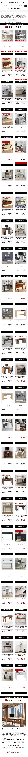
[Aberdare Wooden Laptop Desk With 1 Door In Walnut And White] (7, 230)
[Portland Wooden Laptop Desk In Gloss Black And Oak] (7, 619)
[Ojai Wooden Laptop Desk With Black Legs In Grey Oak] (7, 91)
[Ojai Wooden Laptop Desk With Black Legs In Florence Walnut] (21, 230)
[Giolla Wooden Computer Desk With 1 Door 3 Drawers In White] (7, 591)
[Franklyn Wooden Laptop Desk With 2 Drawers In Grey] (7, 508)
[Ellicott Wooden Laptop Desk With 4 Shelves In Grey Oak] (7, 314)
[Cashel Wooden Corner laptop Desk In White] (21, 258)
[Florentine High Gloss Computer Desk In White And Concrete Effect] (21, 147)
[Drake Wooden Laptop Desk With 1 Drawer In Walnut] (7, 453)
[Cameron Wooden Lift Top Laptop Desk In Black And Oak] (21, 536)
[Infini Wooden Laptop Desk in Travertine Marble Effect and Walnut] (7, 675)
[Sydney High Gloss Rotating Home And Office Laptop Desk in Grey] (21, 63)
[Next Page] (22, 27)
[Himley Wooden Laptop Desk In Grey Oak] (7, 258)
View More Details (7, 53)
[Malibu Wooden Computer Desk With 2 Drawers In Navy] (7, 536)
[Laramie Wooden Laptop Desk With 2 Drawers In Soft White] (21, 675)
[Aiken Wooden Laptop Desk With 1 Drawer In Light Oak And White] (21, 91)
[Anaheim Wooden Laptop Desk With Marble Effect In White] (21, 564)
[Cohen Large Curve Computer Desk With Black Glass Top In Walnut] (7, 202)
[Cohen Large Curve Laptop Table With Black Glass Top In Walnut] (7, 147)
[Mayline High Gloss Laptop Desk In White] (7, 36)
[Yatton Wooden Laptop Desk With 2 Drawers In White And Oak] (21, 591)
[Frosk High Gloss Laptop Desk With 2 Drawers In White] (7, 564)
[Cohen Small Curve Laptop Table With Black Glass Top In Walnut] (21, 286)
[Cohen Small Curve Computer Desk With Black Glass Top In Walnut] (7, 63)
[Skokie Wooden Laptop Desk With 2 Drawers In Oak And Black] (7, 341)
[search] (25, 6)
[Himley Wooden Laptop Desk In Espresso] (21, 397)
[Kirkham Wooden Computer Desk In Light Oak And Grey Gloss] (21, 341)
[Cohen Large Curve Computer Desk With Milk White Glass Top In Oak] (7, 119)
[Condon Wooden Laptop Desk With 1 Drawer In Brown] (7, 286)
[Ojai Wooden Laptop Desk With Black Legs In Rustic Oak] (21, 175)
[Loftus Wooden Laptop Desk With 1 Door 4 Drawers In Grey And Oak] (7, 175)
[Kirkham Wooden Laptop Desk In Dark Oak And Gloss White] (21, 508)
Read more (4, 744)
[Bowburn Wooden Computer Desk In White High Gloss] (7, 425)
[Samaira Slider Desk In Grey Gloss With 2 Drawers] (7, 397)
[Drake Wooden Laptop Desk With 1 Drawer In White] (21, 119)
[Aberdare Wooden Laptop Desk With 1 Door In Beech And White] (7, 369)
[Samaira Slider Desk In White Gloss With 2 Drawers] (21, 314)
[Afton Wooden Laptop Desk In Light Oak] (21, 480)
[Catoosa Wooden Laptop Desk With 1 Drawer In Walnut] (7, 647)
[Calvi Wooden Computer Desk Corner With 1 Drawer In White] (21, 453)
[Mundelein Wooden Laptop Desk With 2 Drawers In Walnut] (21, 619)
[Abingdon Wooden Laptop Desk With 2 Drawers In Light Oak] (21, 369)
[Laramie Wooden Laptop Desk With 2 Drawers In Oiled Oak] (7, 480)
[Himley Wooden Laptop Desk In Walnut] (21, 202)
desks (15, 742)
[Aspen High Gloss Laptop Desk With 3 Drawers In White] (21, 36)
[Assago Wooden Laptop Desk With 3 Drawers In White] (21, 647)
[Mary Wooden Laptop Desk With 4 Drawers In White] (21, 425)
